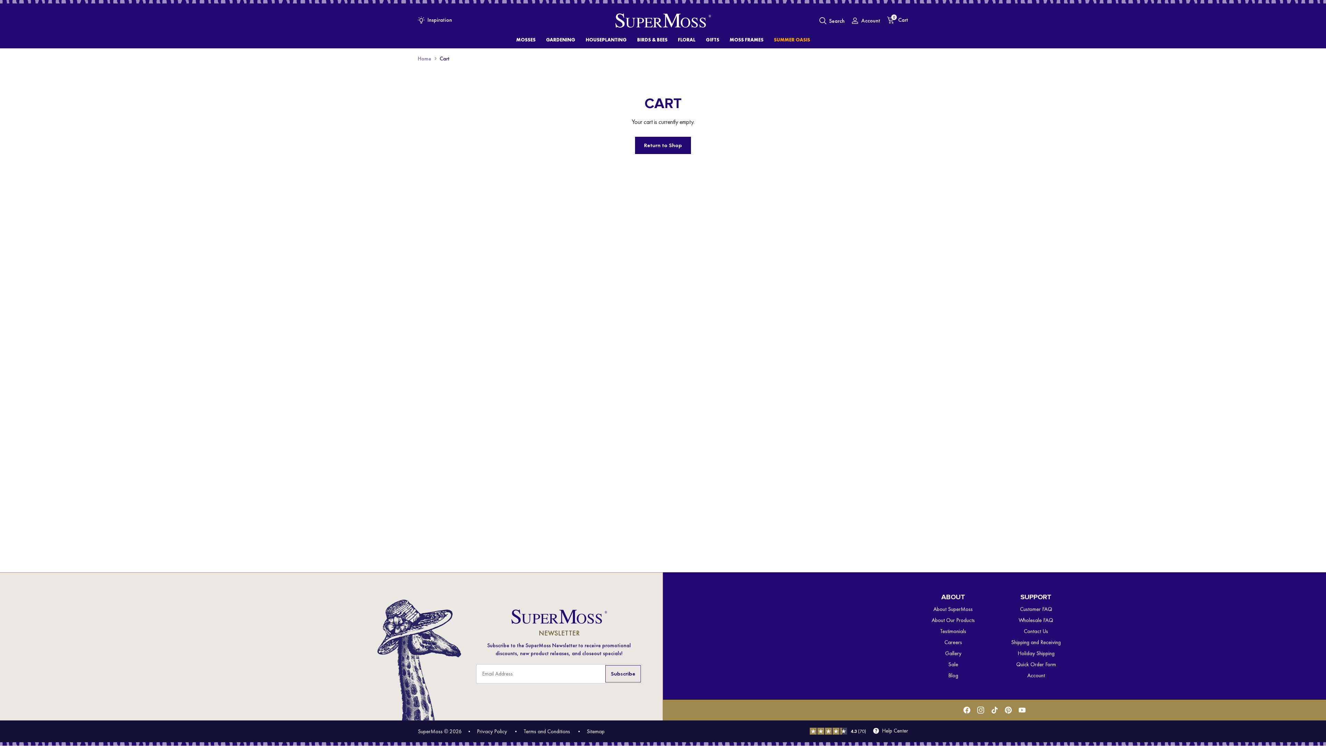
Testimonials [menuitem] (953, 631)
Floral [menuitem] (686, 40)
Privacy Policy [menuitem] (492, 731)
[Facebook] (966, 710)
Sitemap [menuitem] (596, 731)
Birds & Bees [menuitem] (652, 40)
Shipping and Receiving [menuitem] (1036, 642)
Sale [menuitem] (953, 664)
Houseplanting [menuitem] (606, 40)
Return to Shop (663, 145)
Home (424, 58)
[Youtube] (1022, 710)
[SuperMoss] (663, 20)
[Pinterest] (1008, 710)
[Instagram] (980, 710)
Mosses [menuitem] (526, 40)
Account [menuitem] (1036, 675)
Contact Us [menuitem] (1036, 631)
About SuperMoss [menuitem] (953, 609)
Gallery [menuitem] (953, 653)
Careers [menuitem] (953, 642)
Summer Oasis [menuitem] (792, 40)
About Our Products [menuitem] (953, 620)
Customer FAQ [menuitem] (1036, 609)
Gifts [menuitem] (712, 40)
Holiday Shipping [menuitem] (1036, 653)
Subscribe (623, 673)
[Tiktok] (994, 710)
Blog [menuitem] (953, 675)
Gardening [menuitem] (560, 40)
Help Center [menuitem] (895, 730)
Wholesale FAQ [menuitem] (1036, 620)
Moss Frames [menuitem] (746, 40)
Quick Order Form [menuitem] (1036, 664)
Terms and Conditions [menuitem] (546, 731)
